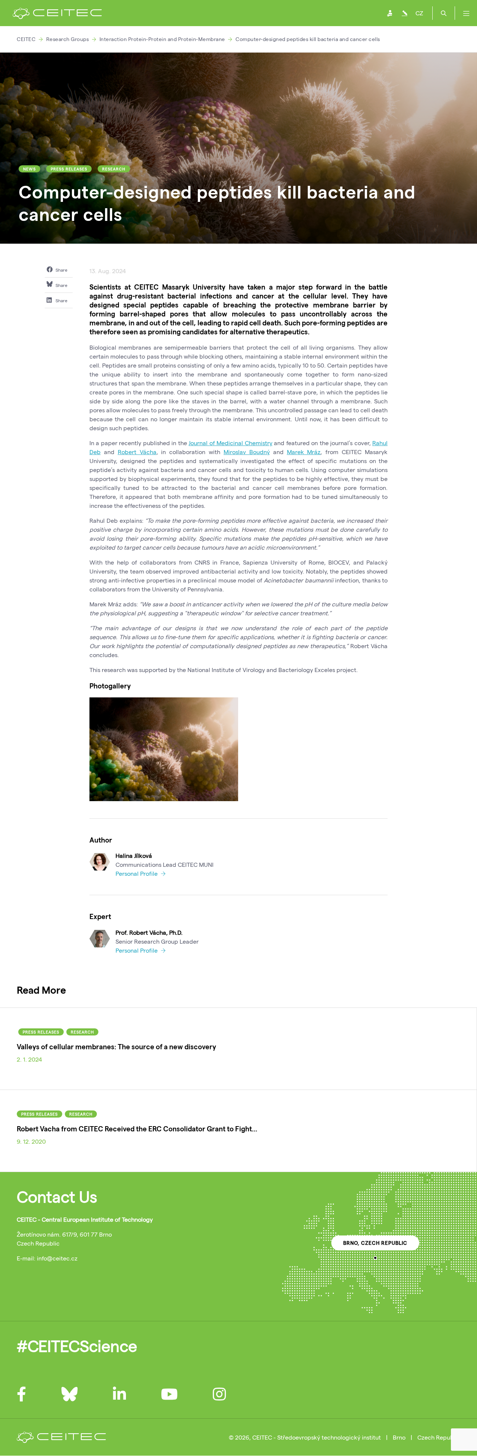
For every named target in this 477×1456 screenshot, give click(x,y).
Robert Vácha (137, 451)
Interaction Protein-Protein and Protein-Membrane (162, 39)
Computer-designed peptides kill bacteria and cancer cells (308, 39)
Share (60, 269)
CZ (419, 12)
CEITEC (26, 39)
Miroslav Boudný (247, 451)
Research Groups (67, 39)
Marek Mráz (304, 451)
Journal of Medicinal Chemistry (230, 442)
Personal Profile (137, 873)
